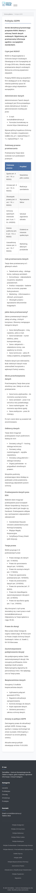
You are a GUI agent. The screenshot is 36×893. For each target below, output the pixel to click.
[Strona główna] (7, 4)
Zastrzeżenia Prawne (18, 866)
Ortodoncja (6, 798)
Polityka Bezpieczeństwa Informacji (18, 862)
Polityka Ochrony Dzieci (18, 829)
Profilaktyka (6, 791)
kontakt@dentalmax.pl (13, 813)
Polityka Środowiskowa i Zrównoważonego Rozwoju (18, 845)
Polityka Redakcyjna (18, 841)
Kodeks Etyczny (18, 853)
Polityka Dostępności (18, 825)
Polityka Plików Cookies (18, 837)
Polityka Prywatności (18, 874)
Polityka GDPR (18, 857)
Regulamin (18, 878)
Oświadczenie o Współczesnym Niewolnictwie (18, 870)
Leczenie (5, 788)
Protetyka (5, 801)
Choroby (5, 795)
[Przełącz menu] (15, 5)
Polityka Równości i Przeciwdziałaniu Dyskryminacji (18, 849)
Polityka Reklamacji (18, 833)
